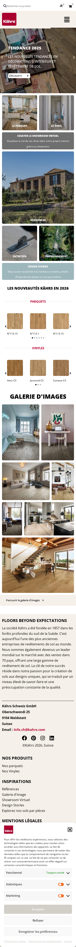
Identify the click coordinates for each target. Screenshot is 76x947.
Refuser (38, 920)
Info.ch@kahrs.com (29, 729)
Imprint (68, 941)
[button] (70, 830)
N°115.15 (12, 333)
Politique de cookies (15, 941)
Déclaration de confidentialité (45, 941)
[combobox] (19, 6)
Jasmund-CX (37, 380)
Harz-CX (11, 380)
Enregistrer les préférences (38, 931)
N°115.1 (34, 333)
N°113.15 (58, 333)
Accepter (38, 909)
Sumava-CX (59, 380)
